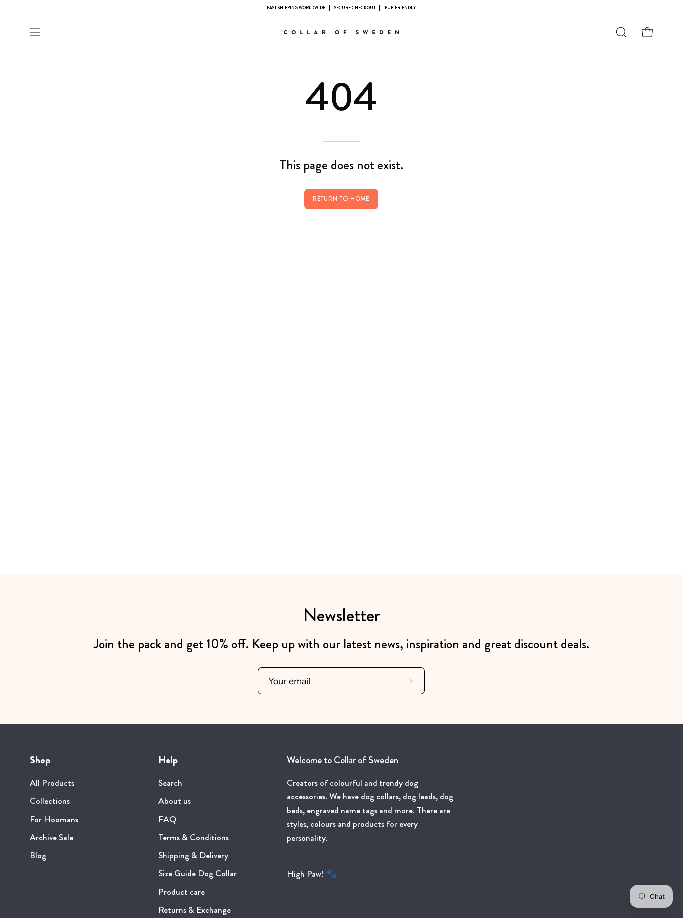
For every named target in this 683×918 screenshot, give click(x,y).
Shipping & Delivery (193, 856)
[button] (621, 32)
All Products (52, 783)
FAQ (167, 820)
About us (174, 802)
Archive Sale (52, 838)
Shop (40, 760)
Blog (38, 856)
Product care (181, 892)
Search (170, 783)
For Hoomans (54, 820)
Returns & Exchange (194, 910)
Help (168, 760)
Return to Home (341, 199)
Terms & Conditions (193, 838)
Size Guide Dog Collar (197, 874)
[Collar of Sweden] (341, 32)
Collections (50, 802)
